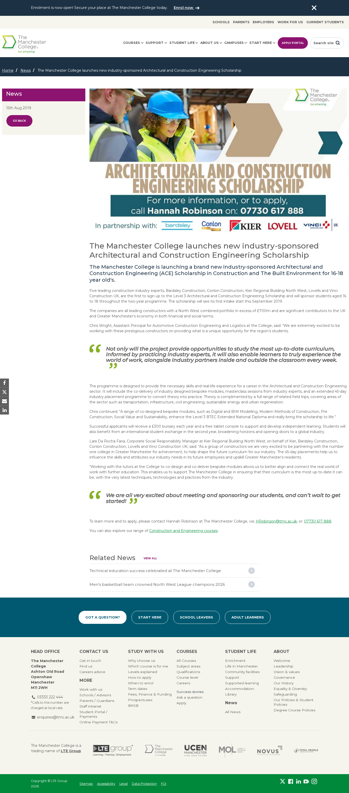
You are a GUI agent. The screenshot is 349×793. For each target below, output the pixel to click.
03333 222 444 (50, 697)
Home (8, 70)
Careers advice (92, 672)
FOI (163, 784)
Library (231, 694)
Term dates (137, 689)
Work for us (290, 22)
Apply (181, 703)
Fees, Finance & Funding (150, 694)
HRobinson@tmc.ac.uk (276, 521)
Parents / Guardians (96, 701)
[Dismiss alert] (314, 8)
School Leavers (196, 617)
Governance (284, 677)
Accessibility (106, 784)
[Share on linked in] (4, 409)
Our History (284, 683)
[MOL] (232, 750)
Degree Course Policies (294, 710)
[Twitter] (283, 782)
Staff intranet (90, 706)
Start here (260, 43)
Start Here (149, 617)
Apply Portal (293, 43)
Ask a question (189, 697)
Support (155, 43)
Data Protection (144, 784)
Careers (183, 683)
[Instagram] (314, 782)
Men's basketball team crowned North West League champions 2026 (157, 584)
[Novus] (269, 750)
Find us (85, 666)
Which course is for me (148, 666)
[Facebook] (291, 782)
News (25, 70)
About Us (209, 43)
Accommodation (239, 689)
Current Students (325, 22)
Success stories (190, 692)
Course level (187, 677)
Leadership (283, 666)
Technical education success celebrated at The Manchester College (155, 570)
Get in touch (90, 661)
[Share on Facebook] (4, 383)
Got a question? (102, 617)
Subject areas (188, 666)
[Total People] (306, 750)
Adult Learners (247, 617)
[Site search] (338, 43)
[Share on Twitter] (4, 392)
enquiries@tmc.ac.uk (55, 717)
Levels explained (142, 672)
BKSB (133, 705)
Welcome (282, 661)
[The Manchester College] (159, 750)
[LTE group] (113, 750)
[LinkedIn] (299, 782)
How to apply (139, 677)
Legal (123, 784)
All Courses (186, 661)
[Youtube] (306, 782)
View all (150, 558)
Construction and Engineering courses (183, 530)
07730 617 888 (317, 521)
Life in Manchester (241, 666)
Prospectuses (140, 700)
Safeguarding (285, 694)
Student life (182, 43)
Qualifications (188, 672)
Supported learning (242, 683)
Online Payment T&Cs (98, 722)
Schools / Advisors (95, 695)
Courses (131, 43)
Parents (241, 22)
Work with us (90, 689)
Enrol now (184, 7)
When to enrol (140, 683)
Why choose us (141, 661)
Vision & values (287, 672)
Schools (221, 22)
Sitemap (86, 784)
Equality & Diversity (290, 689)
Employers (263, 22)
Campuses (234, 43)
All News (232, 712)
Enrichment (235, 661)
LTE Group (71, 751)
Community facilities (242, 672)
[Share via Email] (4, 401)
